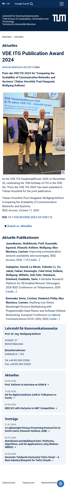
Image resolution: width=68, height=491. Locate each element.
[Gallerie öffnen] (34, 133)
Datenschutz (8, 482)
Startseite (6, 37)
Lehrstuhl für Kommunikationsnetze (20, 16)
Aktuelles (19, 226)
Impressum (28, 482)
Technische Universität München (19, 24)
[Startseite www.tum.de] (59, 17)
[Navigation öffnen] (61, 4)
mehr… (34, 260)
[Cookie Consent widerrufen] (60, 483)
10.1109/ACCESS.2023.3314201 (28, 217)
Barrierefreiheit (49, 482)
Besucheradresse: (15, 350)
